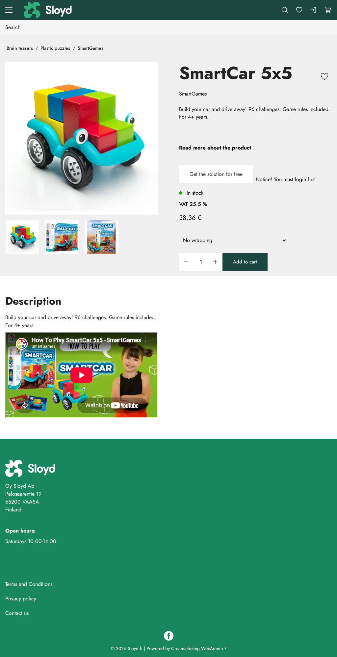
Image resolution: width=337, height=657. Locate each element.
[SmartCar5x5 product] (81, 138)
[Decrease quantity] (186, 262)
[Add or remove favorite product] (324, 77)
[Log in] (313, 10)
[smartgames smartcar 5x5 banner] (101, 237)
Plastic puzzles (55, 48)
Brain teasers (20, 48)
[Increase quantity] (215, 262)
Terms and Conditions (28, 584)
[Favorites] (299, 10)
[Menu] (9, 10)
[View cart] (328, 10)
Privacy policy (20, 598)
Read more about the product (215, 147)
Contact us (17, 613)
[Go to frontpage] (48, 10)
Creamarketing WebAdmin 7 (198, 648)
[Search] (284, 10)
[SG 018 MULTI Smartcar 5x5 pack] (62, 237)
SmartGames (90, 48)
